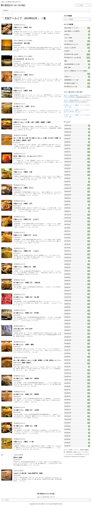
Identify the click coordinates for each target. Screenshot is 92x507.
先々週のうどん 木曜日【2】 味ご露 (26, 297)
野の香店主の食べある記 (76, 54)
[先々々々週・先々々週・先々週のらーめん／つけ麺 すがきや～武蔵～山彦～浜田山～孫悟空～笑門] (6, 144)
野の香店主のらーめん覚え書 (76, 57)
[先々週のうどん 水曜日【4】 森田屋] (6, 385)
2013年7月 (76, 390)
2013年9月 (76, 383)
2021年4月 (76, 139)
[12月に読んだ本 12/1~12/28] (6, 335)
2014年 (8, 14)
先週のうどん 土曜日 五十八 (23, 75)
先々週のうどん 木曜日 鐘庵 (23, 344)
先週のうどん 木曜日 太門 (22, 203)
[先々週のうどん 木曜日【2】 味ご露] (6, 303)
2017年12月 (76, 215)
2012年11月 (76, 416)
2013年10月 (76, 380)
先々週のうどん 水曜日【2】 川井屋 (26, 410)
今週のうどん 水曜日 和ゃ (22, 27)
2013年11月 (76, 376)
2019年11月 (76, 158)
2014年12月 (76, 333)
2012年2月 (76, 443)
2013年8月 (76, 386)
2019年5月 (76, 178)
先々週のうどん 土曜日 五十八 (24, 106)
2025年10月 (76, 132)
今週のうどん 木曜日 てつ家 (23, 441)
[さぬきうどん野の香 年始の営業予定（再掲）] (6, 479)
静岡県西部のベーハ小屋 (76, 80)
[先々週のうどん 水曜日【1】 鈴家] (6, 432)
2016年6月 (76, 274)
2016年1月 (76, 290)
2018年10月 (76, 195)
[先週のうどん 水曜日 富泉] (6, 97)
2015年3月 (76, 324)
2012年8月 (76, 426)
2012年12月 (76, 413)
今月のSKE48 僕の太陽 (21, 43)
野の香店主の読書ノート (76, 83)
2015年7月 (76, 310)
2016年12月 (76, 254)
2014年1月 (76, 370)
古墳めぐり (76, 76)
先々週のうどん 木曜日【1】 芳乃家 (26, 313)
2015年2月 (76, 327)
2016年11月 (76, 257)
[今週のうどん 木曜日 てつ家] (6, 448)
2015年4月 (76, 320)
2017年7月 (76, 231)
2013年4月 (76, 400)
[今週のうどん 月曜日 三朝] (6, 178)
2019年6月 (76, 175)
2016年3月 (76, 284)
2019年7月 (76, 172)
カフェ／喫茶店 (76, 41)
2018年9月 (76, 198)
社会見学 (76, 51)
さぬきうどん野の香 (76, 48)
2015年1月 (76, 330)
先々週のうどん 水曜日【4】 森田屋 (26, 378)
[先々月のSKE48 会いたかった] (6, 65)
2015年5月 (76, 317)
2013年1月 (76, 409)
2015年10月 (76, 300)
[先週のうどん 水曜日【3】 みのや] (6, 241)
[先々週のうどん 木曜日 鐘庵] (6, 351)
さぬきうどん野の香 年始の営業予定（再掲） (28, 473)
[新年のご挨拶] (6, 464)
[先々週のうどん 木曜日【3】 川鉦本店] (6, 289)
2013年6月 (76, 393)
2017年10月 (76, 221)
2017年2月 (76, 248)
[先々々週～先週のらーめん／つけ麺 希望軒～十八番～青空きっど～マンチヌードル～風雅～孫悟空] (6, 366)
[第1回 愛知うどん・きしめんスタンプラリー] (6, 162)
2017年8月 (76, 228)
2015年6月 (76, 314)
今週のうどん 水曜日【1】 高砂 (24, 267)
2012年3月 (76, 439)
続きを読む (35, 35)
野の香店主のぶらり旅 (76, 86)
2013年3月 (76, 403)
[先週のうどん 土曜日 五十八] (6, 81)
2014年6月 (76, 353)
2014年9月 (76, 343)
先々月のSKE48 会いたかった (23, 59)
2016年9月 (76, 264)
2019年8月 (76, 168)
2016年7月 (76, 271)
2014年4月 (76, 360)
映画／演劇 (76, 67)
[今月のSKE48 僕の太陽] (6, 49)
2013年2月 (76, 406)
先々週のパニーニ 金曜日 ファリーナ (75, 105)
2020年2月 (76, 148)
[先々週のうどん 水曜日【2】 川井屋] (6, 416)
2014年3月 (76, 363)
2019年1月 (76, 185)
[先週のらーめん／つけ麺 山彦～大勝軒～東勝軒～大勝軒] (6, 128)
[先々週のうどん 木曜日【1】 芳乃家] (6, 319)
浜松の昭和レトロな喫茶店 (76, 31)
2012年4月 (76, 436)
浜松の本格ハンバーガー (76, 28)
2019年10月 (76, 162)
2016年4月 (76, 281)
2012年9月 (76, 423)
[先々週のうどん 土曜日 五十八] (6, 112)
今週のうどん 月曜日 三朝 (22, 172)
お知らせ (76, 34)
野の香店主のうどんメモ (76, 44)
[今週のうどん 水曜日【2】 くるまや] (6, 257)
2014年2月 (76, 366)
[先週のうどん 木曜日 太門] (6, 210)
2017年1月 (76, 251)
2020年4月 (76, 142)
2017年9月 (76, 224)
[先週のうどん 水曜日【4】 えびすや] (6, 225)
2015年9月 (76, 304)
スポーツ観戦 (76, 38)
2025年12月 (76, 125)
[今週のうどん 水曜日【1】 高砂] (6, 273)
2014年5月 (76, 357)
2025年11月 (76, 129)
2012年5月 (76, 433)
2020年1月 (76, 152)
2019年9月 (76, 165)
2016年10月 (76, 261)
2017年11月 (76, 218)
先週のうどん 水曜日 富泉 (22, 90)
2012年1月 (76, 446)
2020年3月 (76, 145)
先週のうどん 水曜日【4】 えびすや (26, 219)
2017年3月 (76, 244)
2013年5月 (76, 396)
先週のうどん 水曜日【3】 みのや (25, 235)
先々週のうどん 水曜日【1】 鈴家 (25, 426)
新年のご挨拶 (17, 457)
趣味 (76, 61)
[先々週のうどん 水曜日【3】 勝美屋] (6, 400)
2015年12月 (76, 294)
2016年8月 (76, 267)
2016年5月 (76, 277)
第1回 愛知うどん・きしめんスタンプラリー (28, 156)
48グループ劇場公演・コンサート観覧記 (76, 72)
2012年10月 (76, 419)
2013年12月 (76, 373)
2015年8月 (76, 307)
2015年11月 (76, 297)
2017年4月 (76, 241)
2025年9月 (76, 135)
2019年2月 (76, 181)
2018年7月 (76, 205)
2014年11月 (76, 337)
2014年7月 (76, 350)
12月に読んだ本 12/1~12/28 (22, 328)
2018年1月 (76, 211)
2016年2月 (76, 287)
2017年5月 (76, 238)
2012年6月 (76, 429)
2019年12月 (76, 155)
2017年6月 (76, 234)
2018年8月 (76, 201)
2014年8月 (76, 347)
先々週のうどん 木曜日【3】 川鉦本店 (26, 282)
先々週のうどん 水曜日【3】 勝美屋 (26, 394)
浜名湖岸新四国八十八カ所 (76, 64)
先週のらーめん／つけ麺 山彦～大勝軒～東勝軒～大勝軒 (32, 122)
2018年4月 (76, 208)
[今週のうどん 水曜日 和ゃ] (6, 33)
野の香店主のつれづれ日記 (13, 5)
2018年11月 (76, 191)
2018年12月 (76, 188)
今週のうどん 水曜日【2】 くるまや (26, 251)
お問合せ (5, 10)
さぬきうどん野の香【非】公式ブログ (46, 497)
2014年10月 (76, 340)
